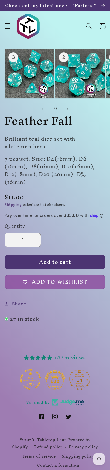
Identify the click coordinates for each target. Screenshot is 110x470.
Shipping (13, 205)
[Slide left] (42, 109)
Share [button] (19, 303)
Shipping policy (78, 456)
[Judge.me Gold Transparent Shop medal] (30, 379)
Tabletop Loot (51, 440)
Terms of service (39, 456)
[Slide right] (67, 109)
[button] (8, 26)
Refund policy (48, 447)
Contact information (58, 465)
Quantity (15, 226)
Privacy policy (83, 447)
